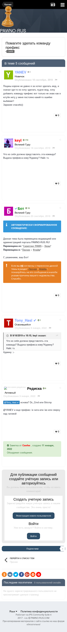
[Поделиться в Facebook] (21, 574)
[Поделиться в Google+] (27, 574)
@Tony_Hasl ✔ (11, 402)
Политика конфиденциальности (39, 611)
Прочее (26, 249)
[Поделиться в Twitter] (15, 574)
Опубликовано (32, 148)
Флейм (36, 249)
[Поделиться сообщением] (60, 71)
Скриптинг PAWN (32, 246)
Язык (12, 611)
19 (28, 208)
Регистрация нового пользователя (33, 515)
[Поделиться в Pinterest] (38, 574)
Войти (33, 536)
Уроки (47, 246)
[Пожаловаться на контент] (56, 79)
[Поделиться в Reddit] (32, 574)
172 (26, 140)
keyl (35, 335)
